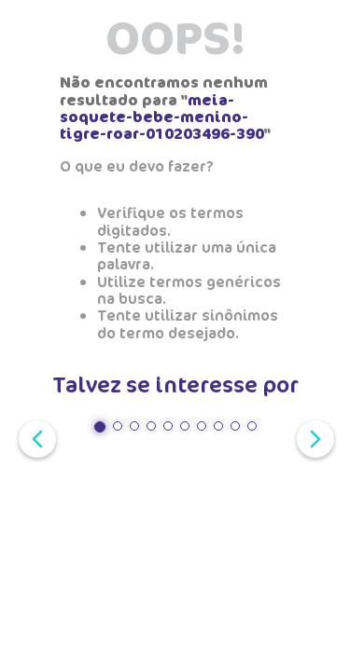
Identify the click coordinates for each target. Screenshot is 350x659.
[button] (99, 426)
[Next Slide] (311, 437)
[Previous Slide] (33, 437)
